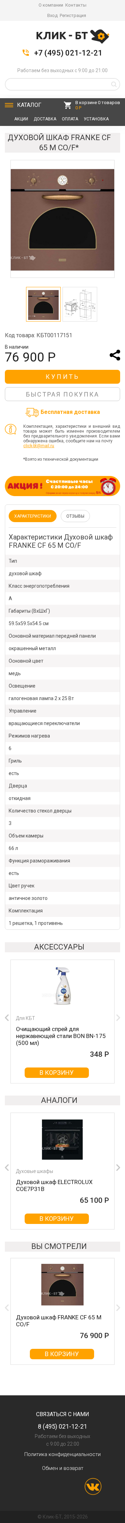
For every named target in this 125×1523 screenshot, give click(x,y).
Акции (21, 119)
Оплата (70, 119)
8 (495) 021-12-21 (62, 1426)
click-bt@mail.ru (38, 445)
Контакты (75, 5)
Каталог (29, 105)
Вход (52, 15)
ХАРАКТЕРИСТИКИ (32, 516)
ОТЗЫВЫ (75, 516)
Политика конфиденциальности (62, 1454)
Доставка (45, 119)
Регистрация (73, 15)
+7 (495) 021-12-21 (68, 53)
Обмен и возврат (62, 1468)
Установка (96, 119)
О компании (51, 5)
